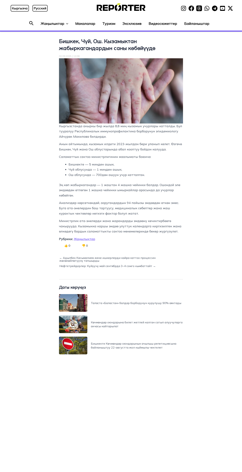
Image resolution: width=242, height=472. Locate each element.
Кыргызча (20, 8)
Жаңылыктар (52, 23)
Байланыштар (196, 23)
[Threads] (199, 8)
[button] (31, 23)
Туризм (108, 23)
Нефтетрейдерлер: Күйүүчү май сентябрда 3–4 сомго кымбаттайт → (107, 266)
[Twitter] (230, 8)
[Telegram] (215, 8)
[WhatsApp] (207, 8)
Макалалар (85, 23)
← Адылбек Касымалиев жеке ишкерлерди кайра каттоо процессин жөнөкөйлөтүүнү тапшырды (107, 259)
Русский (40, 8)
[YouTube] (222, 8)
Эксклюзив (132, 23)
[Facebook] (191, 8)
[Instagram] (183, 8)
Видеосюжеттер (163, 23)
